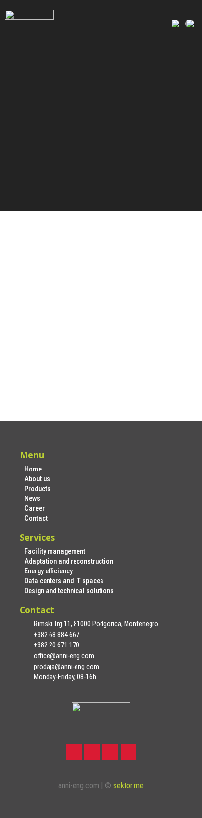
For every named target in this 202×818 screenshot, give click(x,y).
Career (35, 508)
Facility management (55, 551)
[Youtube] (128, 752)
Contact (36, 518)
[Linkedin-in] (110, 752)
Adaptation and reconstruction (69, 561)
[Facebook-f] (74, 752)
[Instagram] (92, 752)
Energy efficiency (49, 571)
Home (33, 469)
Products (37, 489)
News (32, 499)
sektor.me (128, 785)
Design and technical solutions (69, 591)
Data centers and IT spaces (64, 581)
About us (37, 479)
